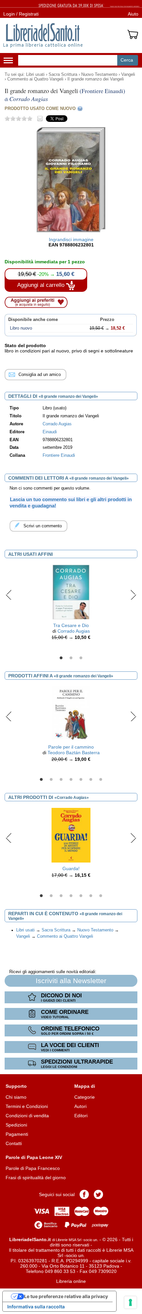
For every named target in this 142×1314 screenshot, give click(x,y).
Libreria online (71, 1281)
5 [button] (81, 779)
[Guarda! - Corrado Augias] (71, 834)
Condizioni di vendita (27, 1115)
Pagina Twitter (98, 1194)
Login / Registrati (21, 14)
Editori (81, 1115)
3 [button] (81, 658)
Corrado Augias (57, 424)
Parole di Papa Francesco (33, 1168)
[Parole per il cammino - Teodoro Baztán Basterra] (71, 713)
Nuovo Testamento (99, 74)
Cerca (127, 60)
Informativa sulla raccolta (36, 1306)
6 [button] (91, 779)
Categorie (84, 1097)
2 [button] (71, 658)
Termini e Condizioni (27, 1106)
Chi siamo (16, 1097)
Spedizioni (16, 1125)
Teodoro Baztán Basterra (74, 752)
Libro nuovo (21, 328)
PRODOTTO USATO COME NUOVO (40, 108)
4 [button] (71, 779)
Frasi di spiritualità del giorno (36, 1177)
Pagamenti (17, 1134)
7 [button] (100, 779)
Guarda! (71, 868)
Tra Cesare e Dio (71, 625)
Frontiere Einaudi (59, 455)
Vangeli (128, 74)
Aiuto (133, 14)
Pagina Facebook (84, 1194)
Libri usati (35, 74)
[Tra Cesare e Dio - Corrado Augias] (71, 591)
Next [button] (133, 594)
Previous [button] (9, 594)
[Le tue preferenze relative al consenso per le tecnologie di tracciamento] (130, 1302)
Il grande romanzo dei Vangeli (95, 79)
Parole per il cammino (71, 747)
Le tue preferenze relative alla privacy (66, 1296)
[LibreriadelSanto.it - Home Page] (43, 35)
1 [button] (61, 658)
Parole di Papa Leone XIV (34, 1157)
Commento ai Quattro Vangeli (35, 79)
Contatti (14, 1143)
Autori (80, 1106)
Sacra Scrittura (63, 74)
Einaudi (50, 432)
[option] (71, 604)
